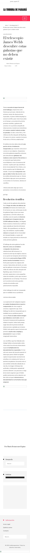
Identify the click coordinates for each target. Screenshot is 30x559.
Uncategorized (7, 34)
